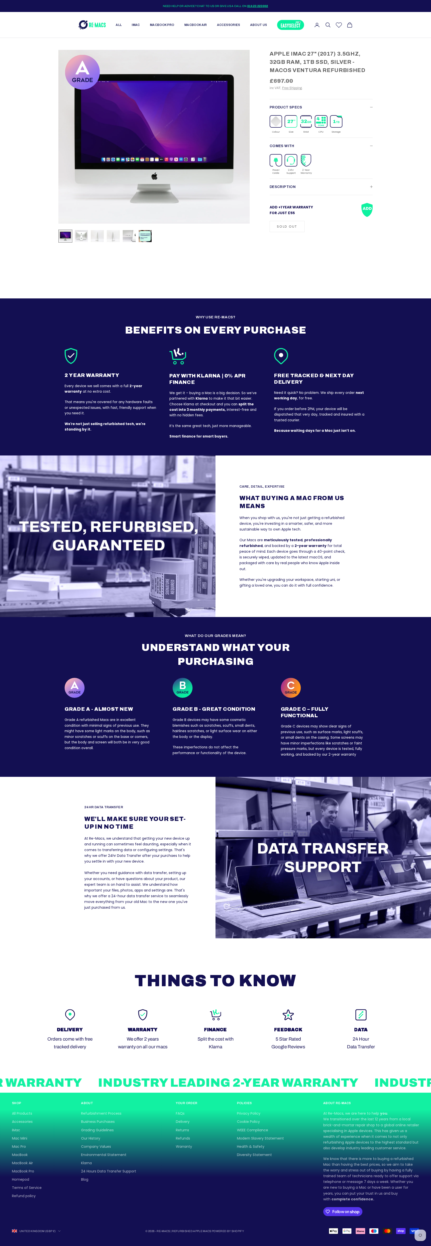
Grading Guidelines (97, 1130)
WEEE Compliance (252, 1130)
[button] (276, 124)
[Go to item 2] (81, 236)
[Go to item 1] (65, 236)
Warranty (184, 1146)
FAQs (180, 1113)
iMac (136, 25)
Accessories (228, 25)
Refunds (183, 1138)
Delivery (183, 1121)
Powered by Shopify (228, 1231)
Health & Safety (250, 1146)
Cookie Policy (248, 1121)
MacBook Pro (162, 25)
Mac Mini (19, 1138)
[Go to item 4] (113, 236)
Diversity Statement (254, 1154)
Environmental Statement (103, 1154)
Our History (90, 1138)
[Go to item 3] (97, 236)
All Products (22, 1113)
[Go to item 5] (129, 236)
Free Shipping (292, 88)
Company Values (96, 1146)
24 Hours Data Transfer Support (108, 1171)
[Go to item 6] (145, 236)
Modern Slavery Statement (260, 1138)
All (119, 25)
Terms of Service (27, 1187)
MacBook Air (195, 25)
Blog (84, 1179)
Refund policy (24, 1195)
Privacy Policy (248, 1113)
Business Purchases (98, 1121)
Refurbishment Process (101, 1113)
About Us (258, 25)
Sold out (287, 226)
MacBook (20, 1154)
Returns (182, 1130)
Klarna (86, 1162)
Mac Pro (19, 1146)
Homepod (20, 1179)
